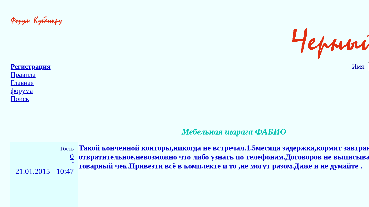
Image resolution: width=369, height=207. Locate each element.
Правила (23, 74)
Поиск (20, 99)
